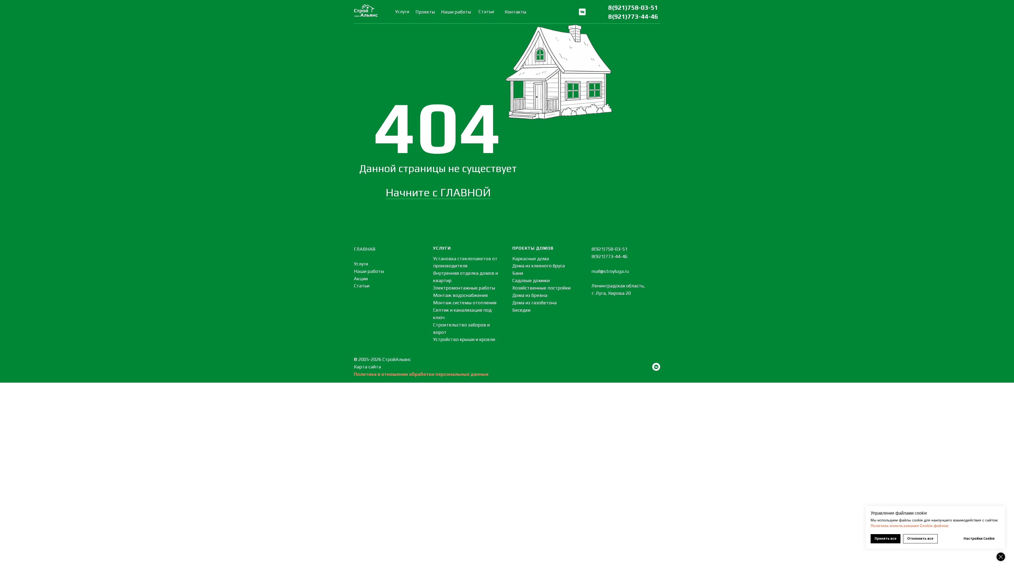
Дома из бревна (529, 295)
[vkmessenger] (656, 367)
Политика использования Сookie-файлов (910, 526)
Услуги (361, 264)
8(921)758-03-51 (633, 7)
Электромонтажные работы (464, 288)
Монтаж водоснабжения (460, 295)
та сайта (371, 366)
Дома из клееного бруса (538, 265)
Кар (358, 366)
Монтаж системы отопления (464, 302)
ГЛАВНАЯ (364, 249)
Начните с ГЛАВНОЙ (438, 192)
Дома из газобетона (534, 302)
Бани (517, 273)
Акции (361, 278)
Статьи (361, 285)
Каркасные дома (530, 258)
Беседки (521, 310)
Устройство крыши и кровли (464, 339)
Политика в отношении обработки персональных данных (421, 374)
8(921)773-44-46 (633, 16)
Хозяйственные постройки (541, 288)
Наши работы (369, 271)
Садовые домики (531, 280)
